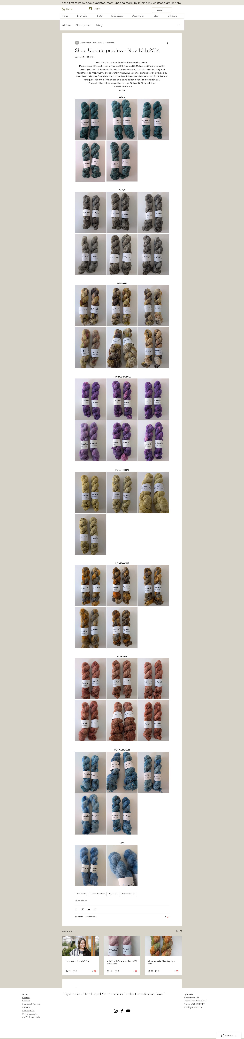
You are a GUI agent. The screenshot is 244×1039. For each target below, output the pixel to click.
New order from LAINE (77, 960)
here (178, 3)
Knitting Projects (128, 894)
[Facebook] (121, 1010)
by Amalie (113, 894)
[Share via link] (95, 909)
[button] (68, 9)
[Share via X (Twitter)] (82, 909)
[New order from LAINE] (80, 946)
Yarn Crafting (82, 894)
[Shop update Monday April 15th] (163, 946)
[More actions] (167, 42)
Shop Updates (83, 25)
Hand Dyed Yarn (98, 894)
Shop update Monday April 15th (161, 962)
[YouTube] (128, 1010)
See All (179, 931)
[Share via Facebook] (76, 909)
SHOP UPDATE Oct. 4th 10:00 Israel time (122, 962)
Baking (99, 25)
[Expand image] (90, 119)
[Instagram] (115, 1010)
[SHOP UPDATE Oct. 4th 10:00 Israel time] (122, 946)
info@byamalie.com (193, 1007)
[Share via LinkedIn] (88, 909)
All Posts (66, 25)
